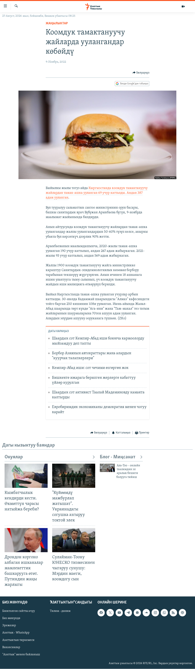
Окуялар (14, 457)
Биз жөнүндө (11, 618)
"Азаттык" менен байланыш (21, 654)
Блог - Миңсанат (117, 457)
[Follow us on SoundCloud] (146, 612)
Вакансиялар (11, 647)
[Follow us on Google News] (137, 612)
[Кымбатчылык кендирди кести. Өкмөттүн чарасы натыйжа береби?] (26, 476)
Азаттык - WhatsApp (16, 632)
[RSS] (173, 612)
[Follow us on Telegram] (128, 612)
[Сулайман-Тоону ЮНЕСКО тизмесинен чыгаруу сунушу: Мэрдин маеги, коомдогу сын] (73, 540)
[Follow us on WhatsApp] (164, 612)
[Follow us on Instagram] (155, 612)
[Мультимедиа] (183, 6)
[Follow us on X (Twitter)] (110, 612)
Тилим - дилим (60, 611)
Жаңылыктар (57, 23)
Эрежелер (9, 625)
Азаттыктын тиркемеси (18, 640)
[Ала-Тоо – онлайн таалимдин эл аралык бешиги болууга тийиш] (107, 468)
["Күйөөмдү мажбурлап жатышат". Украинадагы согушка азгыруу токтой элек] (73, 476)
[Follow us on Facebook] (101, 612)
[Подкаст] (182, 612)
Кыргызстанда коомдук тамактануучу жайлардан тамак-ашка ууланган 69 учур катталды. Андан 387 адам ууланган (97, 193)
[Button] (141, 72)
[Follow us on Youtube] (119, 612)
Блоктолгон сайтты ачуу (18, 611)
